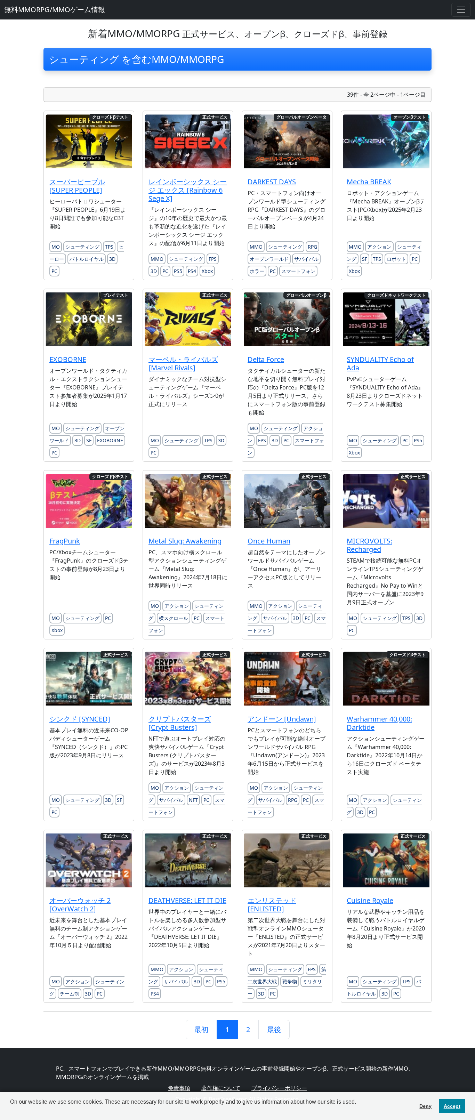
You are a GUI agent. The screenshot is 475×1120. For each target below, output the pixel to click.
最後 (274, 1029)
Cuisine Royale (370, 900)
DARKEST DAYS (272, 181)
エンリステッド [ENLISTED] (272, 904)
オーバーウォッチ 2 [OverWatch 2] (80, 904)
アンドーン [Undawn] (282, 719)
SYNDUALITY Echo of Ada (380, 363)
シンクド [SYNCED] (79, 719)
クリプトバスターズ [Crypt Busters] (179, 723)
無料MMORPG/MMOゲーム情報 (54, 9)
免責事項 (179, 1088)
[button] (11, 1111)
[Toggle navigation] (461, 10)
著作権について (220, 1088)
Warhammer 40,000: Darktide (379, 723)
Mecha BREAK (369, 181)
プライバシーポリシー (279, 1088)
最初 (201, 1029)
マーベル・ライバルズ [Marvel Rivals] (183, 363)
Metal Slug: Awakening (185, 541)
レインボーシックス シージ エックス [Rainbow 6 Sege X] (187, 190)
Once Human (269, 541)
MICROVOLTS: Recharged (369, 545)
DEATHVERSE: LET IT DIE (187, 900)
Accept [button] (452, 1106)
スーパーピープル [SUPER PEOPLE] (77, 186)
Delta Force (266, 359)
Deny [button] (425, 1106)
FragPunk (64, 541)
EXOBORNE (67, 359)
